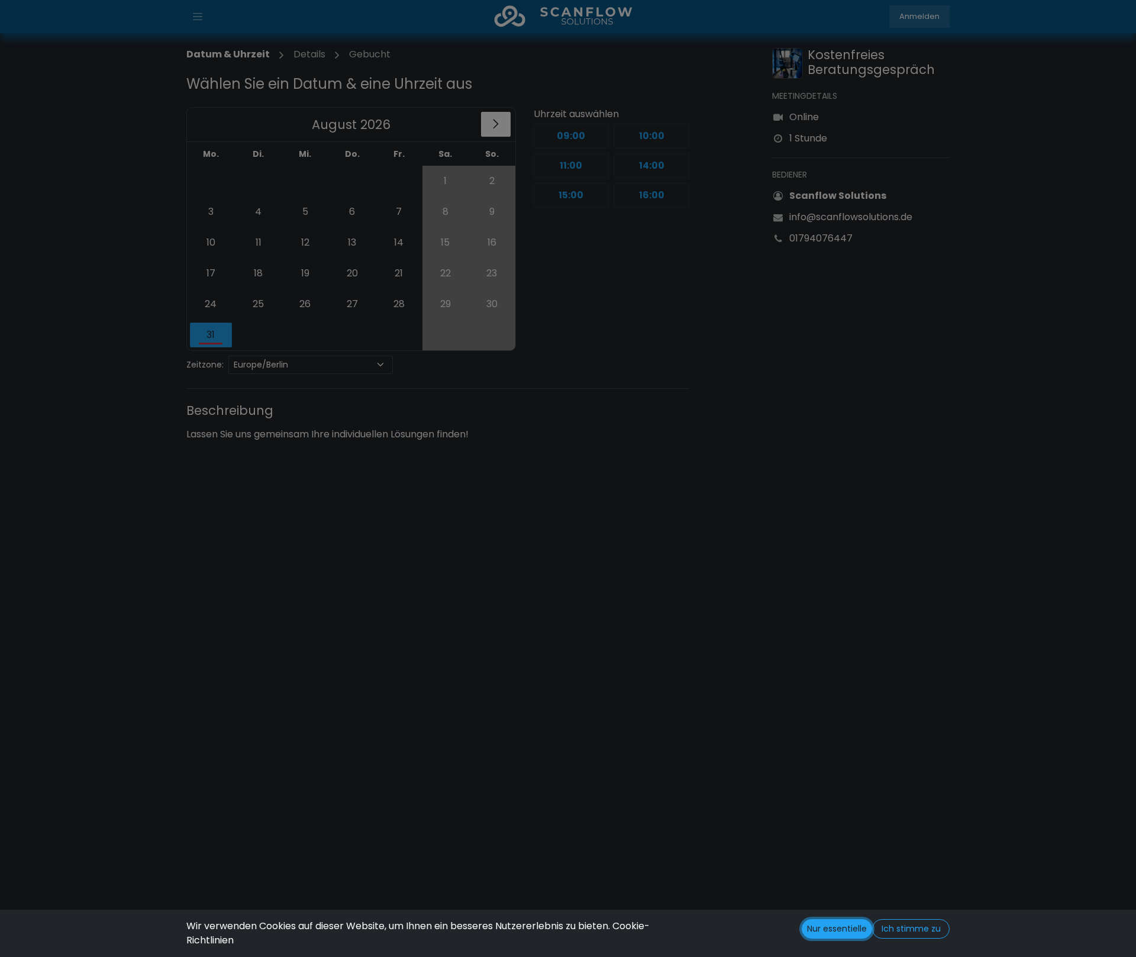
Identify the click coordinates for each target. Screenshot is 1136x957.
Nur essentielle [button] (837, 929)
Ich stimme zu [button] (911, 929)
